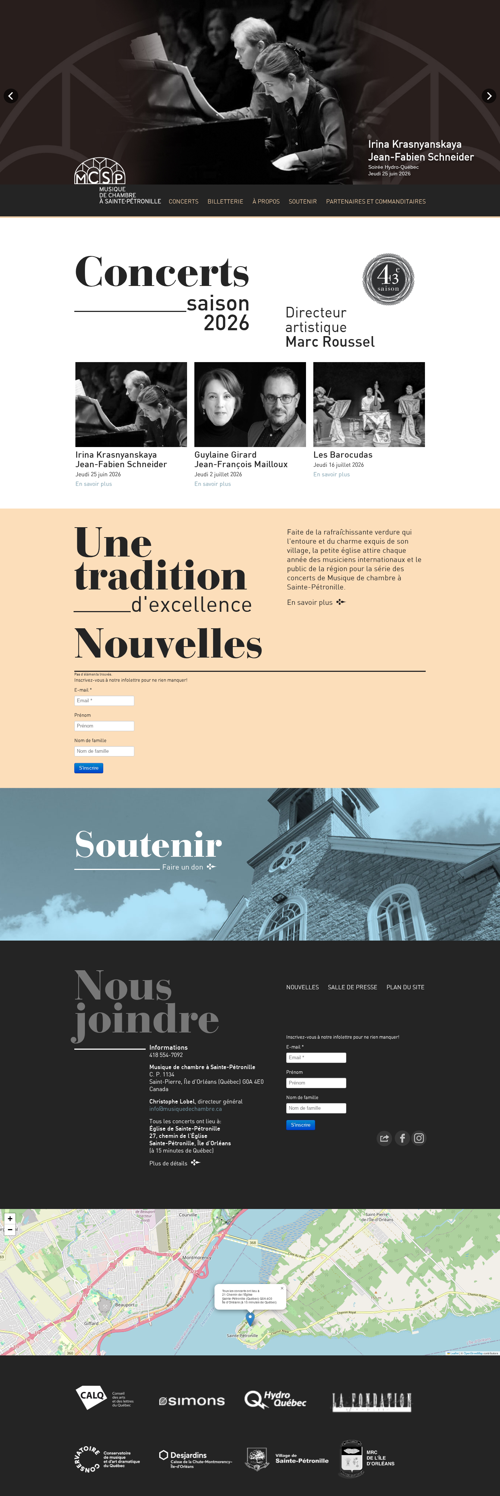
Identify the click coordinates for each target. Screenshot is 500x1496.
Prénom (82, 715)
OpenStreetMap (473, 1353)
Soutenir (303, 202)
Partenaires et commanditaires (376, 202)
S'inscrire (88, 768)
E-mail (83, 690)
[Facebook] (402, 1138)
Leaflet (454, 1353)
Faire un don (182, 867)
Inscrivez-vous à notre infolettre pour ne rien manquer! (130, 680)
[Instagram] (419, 1138)
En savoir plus (93, 484)
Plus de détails (168, 1163)
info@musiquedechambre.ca (185, 1109)
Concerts (183, 202)
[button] (250, 1319)
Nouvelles (302, 987)
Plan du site (406, 987)
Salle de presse (352, 987)
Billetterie (225, 202)
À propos (266, 202)
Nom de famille (90, 740)
